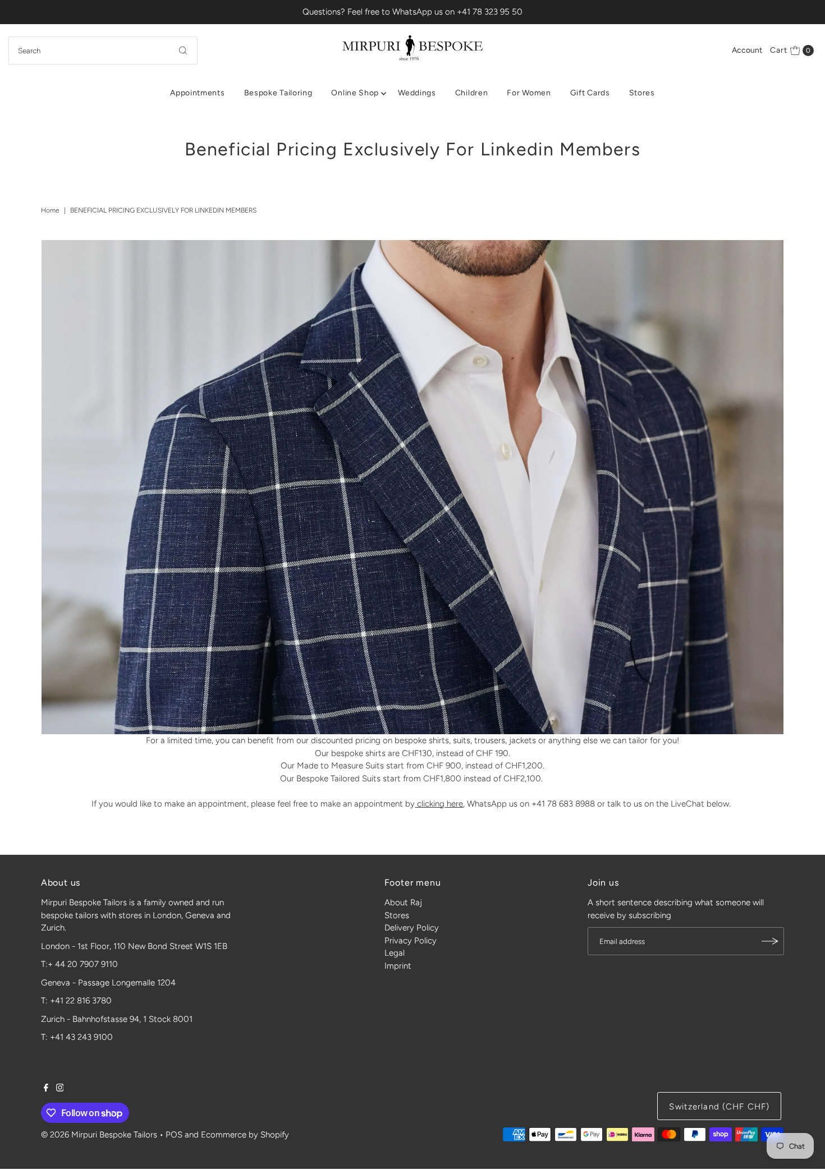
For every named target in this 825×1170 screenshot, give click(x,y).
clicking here (439, 804)
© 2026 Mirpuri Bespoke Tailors (99, 1135)
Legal (394, 953)
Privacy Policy (410, 941)
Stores (642, 93)
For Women (529, 93)
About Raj (403, 902)
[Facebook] (46, 1088)
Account (747, 50)
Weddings (417, 93)
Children (471, 93)
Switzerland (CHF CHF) (719, 1107)
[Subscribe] (770, 941)
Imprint (397, 966)
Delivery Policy (411, 928)
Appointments (197, 93)
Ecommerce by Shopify (245, 1135)
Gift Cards (590, 93)
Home (50, 210)
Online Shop (355, 93)
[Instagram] (60, 1088)
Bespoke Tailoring (278, 93)
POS (174, 1135)
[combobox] (103, 50)
